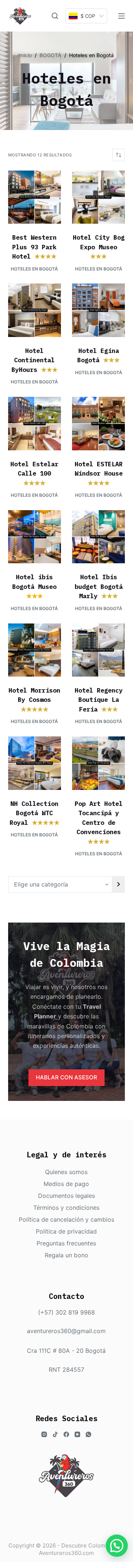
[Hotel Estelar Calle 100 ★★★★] (34, 423)
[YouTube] (77, 1434)
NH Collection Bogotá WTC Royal (34, 813)
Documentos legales (66, 1195)
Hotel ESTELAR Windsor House (99, 473)
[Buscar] (55, 16)
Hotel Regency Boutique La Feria (99, 699)
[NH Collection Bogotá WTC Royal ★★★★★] (34, 763)
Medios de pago (66, 1183)
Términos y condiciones (66, 1207)
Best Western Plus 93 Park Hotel (34, 246)
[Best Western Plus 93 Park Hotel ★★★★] (34, 197)
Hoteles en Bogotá (34, 269)
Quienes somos (66, 1172)
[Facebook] (66, 1434)
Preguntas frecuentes (66, 1243)
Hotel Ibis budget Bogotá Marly (99, 586)
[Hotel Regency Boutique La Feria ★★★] (98, 650)
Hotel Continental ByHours (34, 360)
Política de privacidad (66, 1231)
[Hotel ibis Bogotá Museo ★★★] (34, 536)
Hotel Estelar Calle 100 (34, 473)
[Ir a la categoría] (118, 884)
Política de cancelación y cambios (66, 1219)
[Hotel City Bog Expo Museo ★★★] (98, 197)
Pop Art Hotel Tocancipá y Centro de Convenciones (99, 823)
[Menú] (121, 16)
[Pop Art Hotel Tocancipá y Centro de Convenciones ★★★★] (98, 763)
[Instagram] (44, 1434)
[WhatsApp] (88, 1434)
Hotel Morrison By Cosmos (34, 699)
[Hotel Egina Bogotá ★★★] (98, 310)
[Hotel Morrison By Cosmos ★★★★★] (34, 650)
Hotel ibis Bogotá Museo (34, 586)
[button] (117, 1546)
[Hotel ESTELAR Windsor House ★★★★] (98, 423)
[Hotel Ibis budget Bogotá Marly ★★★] (98, 536)
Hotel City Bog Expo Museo (99, 246)
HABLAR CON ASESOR (66, 1077)
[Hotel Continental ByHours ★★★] (34, 310)
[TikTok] (55, 1434)
